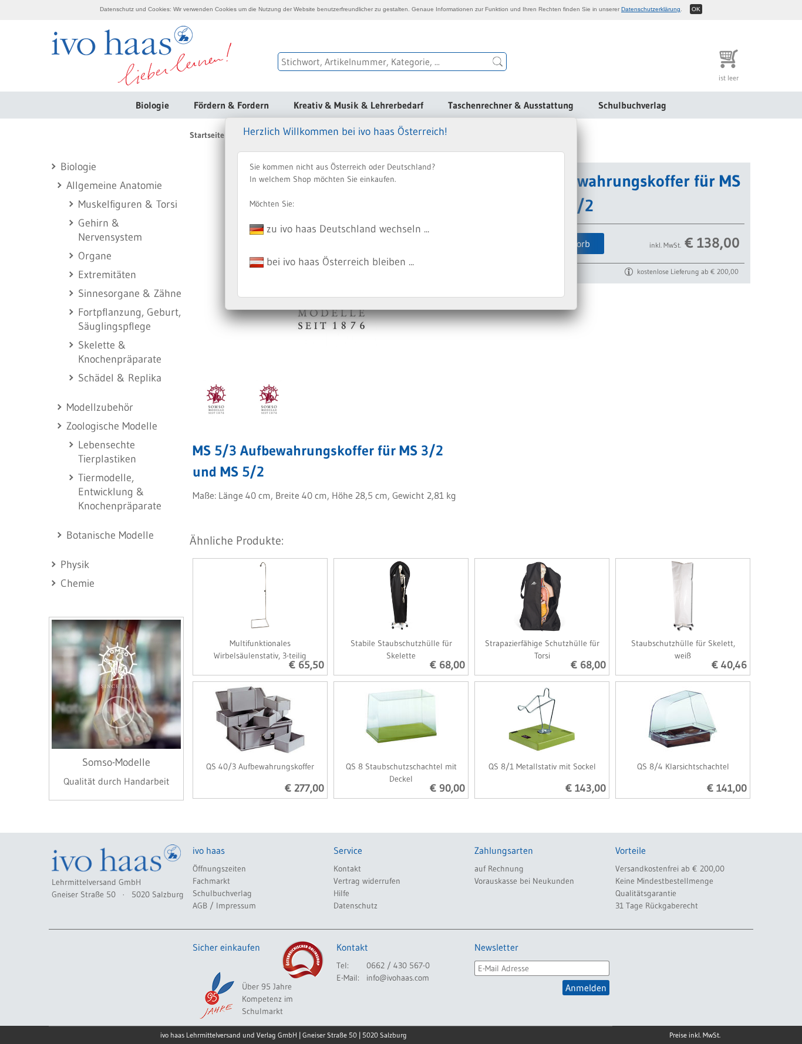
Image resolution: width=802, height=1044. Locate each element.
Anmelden (585, 988)
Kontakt (347, 868)
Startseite (207, 135)
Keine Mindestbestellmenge (664, 881)
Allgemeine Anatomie (114, 185)
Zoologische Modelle (111, 426)
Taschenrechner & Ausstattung (511, 105)
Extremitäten (107, 274)
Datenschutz (355, 905)
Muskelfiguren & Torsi (127, 204)
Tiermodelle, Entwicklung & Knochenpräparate (119, 491)
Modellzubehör (99, 407)
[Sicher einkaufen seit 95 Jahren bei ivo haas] (216, 995)
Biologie (152, 105)
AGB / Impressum (224, 905)
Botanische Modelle (110, 535)
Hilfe (341, 893)
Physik (74, 564)
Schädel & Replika (119, 377)
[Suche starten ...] (498, 61)
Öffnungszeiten (219, 868)
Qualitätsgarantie (645, 893)
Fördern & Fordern (231, 105)
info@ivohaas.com (397, 977)
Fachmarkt (211, 881)
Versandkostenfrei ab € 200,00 (670, 868)
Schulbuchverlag (632, 105)
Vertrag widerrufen (366, 881)
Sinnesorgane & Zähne (129, 293)
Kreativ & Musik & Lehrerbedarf (358, 105)
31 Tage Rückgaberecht (656, 905)
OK (696, 9)
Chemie (77, 583)
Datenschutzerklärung (650, 9)
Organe (95, 255)
